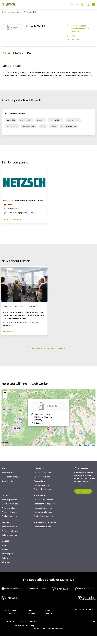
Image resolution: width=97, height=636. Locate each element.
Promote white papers (43, 512)
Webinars (6, 558)
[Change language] (82, 4)
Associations (39, 481)
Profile (6, 53)
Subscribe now (83, 491)
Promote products (10, 512)
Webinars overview (10, 535)
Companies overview (43, 489)
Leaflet (78, 445)
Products (18, 53)
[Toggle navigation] (93, 4)
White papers (7, 553)
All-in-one (6, 562)
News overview (8, 481)
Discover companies (42, 472)
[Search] (72, 4)
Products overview (9, 516)
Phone (73, 35)
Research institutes (42, 526)
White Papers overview (43, 516)
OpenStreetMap (89, 445)
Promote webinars (10, 531)
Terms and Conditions (27, 621)
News (28, 53)
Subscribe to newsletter (12, 476)
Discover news (8, 472)
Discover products (9, 499)
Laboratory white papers (44, 503)
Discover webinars (9, 526)
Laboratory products (10, 503)
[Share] (77, 4)
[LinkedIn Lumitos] (93, 621)
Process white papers (43, 508)
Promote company (42, 485)
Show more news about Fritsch (48, 348)
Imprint (10, 621)
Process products (9, 508)
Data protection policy (24, 625)
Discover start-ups (42, 476)
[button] (48, 428)
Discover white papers (43, 499)
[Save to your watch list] (88, 4)
